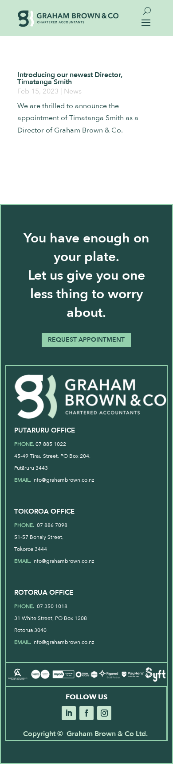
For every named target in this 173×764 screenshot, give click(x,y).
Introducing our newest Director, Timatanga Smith (69, 78)
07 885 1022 (50, 444)
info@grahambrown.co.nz (63, 479)
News (73, 91)
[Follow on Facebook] (86, 713)
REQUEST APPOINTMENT (86, 339)
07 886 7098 (51, 525)
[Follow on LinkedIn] (69, 713)
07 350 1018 (51, 606)
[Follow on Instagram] (104, 713)
